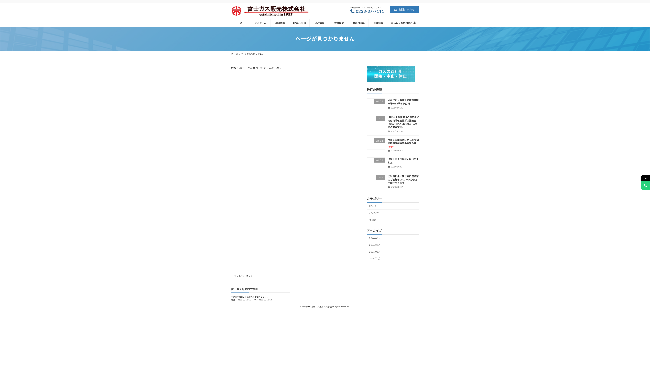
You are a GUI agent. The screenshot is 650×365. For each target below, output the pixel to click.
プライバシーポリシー (244, 276)
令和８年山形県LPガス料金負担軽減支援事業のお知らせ (403, 143)
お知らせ (374, 212)
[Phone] (645, 185)
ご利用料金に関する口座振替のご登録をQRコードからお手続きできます (403, 179)
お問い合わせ (406, 9)
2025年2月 (375, 258)
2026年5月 (375, 244)
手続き (372, 219)
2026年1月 (375, 251)
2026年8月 (375, 238)
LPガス (373, 206)
